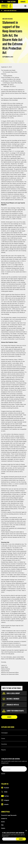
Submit (3, 773)
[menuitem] (2, 1)
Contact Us (4, 818)
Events (3, 821)
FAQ (2, 825)
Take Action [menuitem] (11, 2)
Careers (3, 828)
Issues (3, 738)
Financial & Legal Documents (8, 815)
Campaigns (4, 733)
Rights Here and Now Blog (10, 10)
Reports (3, 750)
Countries (4, 744)
